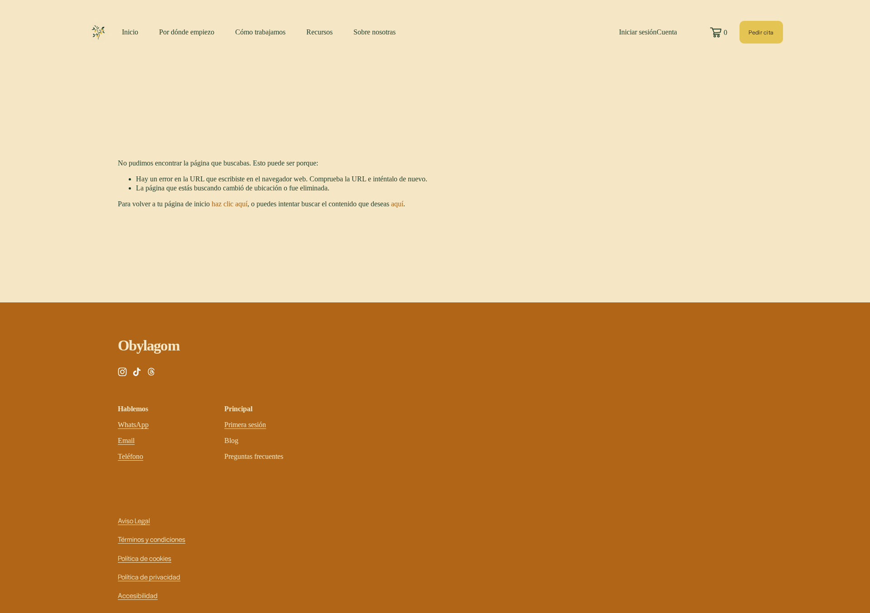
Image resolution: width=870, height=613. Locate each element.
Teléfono (130, 456)
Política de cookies (144, 558)
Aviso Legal (134, 520)
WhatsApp (133, 424)
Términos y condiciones (151, 539)
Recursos (319, 32)
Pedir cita (761, 32)
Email (126, 440)
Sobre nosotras (374, 32)
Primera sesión (245, 424)
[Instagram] (122, 371)
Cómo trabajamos (260, 32)
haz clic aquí (229, 204)
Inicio (130, 32)
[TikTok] (136, 371)
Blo (229, 440)
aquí (397, 204)
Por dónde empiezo (186, 32)
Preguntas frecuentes (253, 456)
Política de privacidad (149, 576)
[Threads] (151, 371)
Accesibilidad (138, 595)
